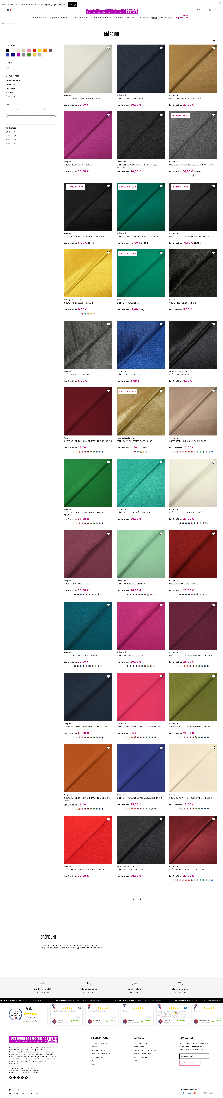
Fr (7, 10)
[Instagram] (14, 1078)
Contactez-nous (98, 1050)
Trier (213, 40)
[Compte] (210, 10)
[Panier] (216, 10)
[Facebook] (10, 1078)
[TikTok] (26, 1078)
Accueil (5, 23)
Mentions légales (98, 1057)
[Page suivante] (147, 899)
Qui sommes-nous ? (99, 1043)
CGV (93, 1064)
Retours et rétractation (100, 1054)
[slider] (7, 115)
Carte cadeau (139, 1047)
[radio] (193, 175)
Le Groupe (95, 1047)
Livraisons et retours (141, 1043)
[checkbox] (30, 67)
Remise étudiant (140, 1057)
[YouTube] (22, 1078)
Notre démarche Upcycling (144, 1050)
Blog (135, 1061)
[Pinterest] (18, 1078)
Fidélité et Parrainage (142, 1054)
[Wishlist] (204, 10)
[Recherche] (198, 10)
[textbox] (18, 109)
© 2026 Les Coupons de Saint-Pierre (24, 1093)
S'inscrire (190, 1062)
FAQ (92, 1061)
